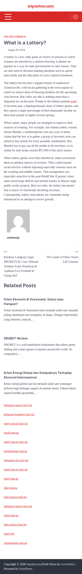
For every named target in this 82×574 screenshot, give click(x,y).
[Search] (75, 17)
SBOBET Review (16, 338)
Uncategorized (15, 36)
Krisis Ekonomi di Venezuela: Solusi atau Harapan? (34, 301)
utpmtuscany (41, 5)
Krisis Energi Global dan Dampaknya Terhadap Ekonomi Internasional (38, 375)
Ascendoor (67, 564)
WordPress (25, 568)
